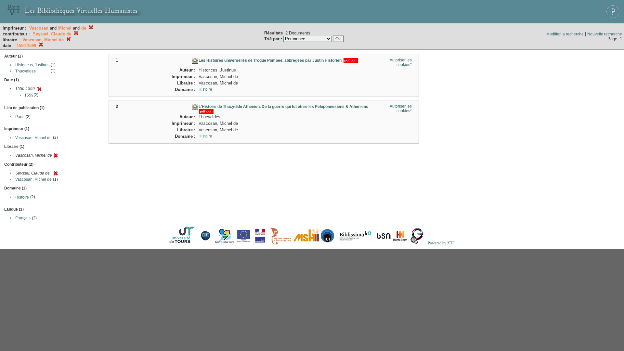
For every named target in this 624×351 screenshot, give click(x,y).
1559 (28, 95)
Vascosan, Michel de (33, 138)
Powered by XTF (441, 243)
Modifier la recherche (565, 34)
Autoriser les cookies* (401, 62)
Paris (19, 116)
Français (23, 218)
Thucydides (25, 71)
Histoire (22, 197)
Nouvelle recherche (604, 34)
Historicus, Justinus (32, 65)
